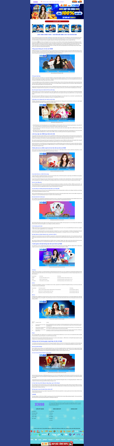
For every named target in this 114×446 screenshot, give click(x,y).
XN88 (49, 37)
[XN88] (35, 2)
